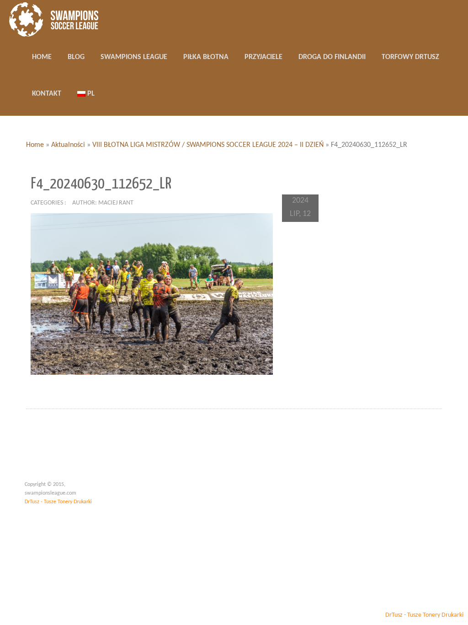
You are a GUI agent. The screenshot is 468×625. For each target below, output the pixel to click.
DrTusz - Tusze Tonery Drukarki (58, 502)
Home (35, 145)
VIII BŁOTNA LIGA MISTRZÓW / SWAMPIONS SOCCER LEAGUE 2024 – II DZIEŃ (208, 145)
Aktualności (68, 145)
